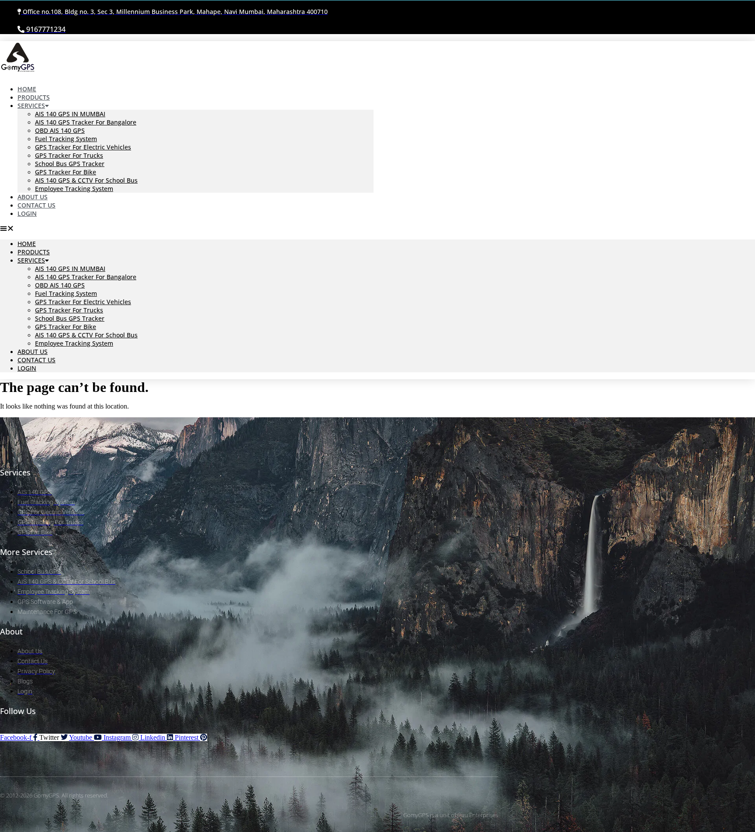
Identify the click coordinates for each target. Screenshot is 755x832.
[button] (187, 228)
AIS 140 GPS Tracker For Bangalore (85, 122)
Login (27, 213)
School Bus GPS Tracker (69, 163)
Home (26, 243)
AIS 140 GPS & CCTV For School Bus (86, 180)
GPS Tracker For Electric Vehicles (83, 147)
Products (33, 252)
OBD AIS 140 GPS (60, 130)
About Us (32, 351)
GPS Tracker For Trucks (69, 155)
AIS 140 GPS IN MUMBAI (70, 114)
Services (31, 105)
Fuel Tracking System (66, 139)
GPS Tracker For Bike (65, 172)
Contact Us (36, 360)
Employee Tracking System (74, 188)
